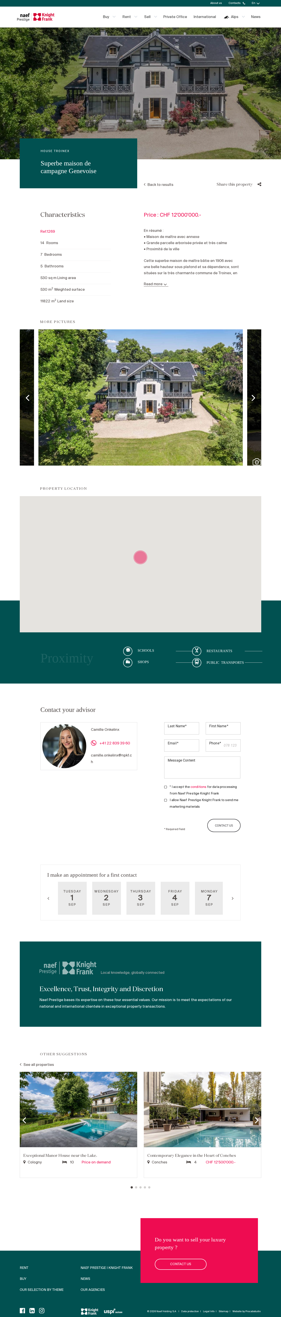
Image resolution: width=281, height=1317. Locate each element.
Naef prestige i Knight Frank (107, 1268)
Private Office (175, 17)
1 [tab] (132, 1187)
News (256, 17)
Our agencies (93, 1290)
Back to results (160, 185)
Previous (27, 397)
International (205, 17)
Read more (153, 284)
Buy (106, 17)
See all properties (38, 1065)
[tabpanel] (78, 1125)
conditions (199, 787)
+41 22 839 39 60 (114, 743)
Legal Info (208, 1311)
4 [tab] (145, 1187)
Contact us (180, 1264)
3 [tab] (140, 1187)
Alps (234, 17)
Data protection (190, 1311)
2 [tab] (136, 1187)
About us (216, 3)
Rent (126, 17)
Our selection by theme (41, 1290)
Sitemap (223, 1311)
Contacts (235, 3)
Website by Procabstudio (246, 1311)
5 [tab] (149, 1187)
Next (253, 397)
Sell (147, 17)
